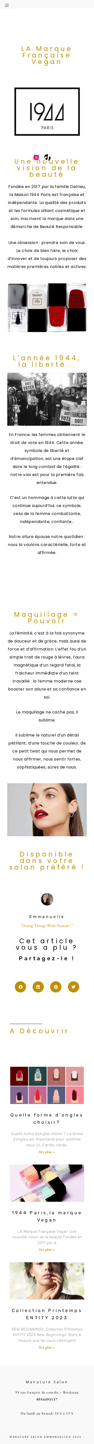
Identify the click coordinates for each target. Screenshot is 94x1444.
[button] (9, 4)
